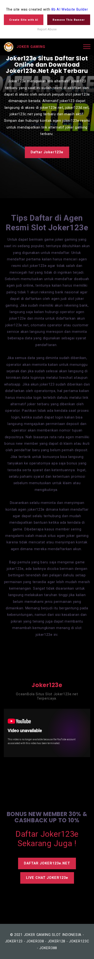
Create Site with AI (23, 19)
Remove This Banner (69, 19)
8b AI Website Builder (69, 9)
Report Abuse (47, 29)
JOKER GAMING (31, 47)
